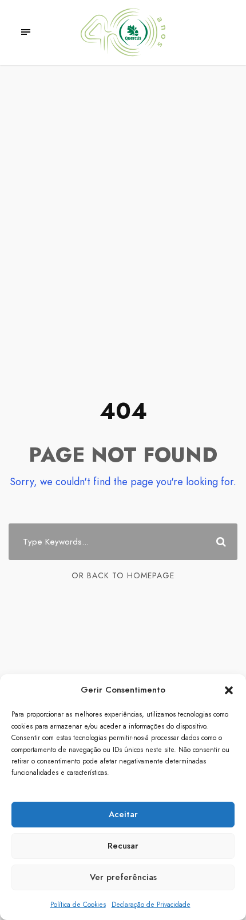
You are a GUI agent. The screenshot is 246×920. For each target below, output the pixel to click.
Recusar (123, 845)
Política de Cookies (78, 904)
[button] (229, 690)
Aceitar (123, 814)
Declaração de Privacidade (151, 904)
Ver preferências (123, 877)
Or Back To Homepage (123, 575)
